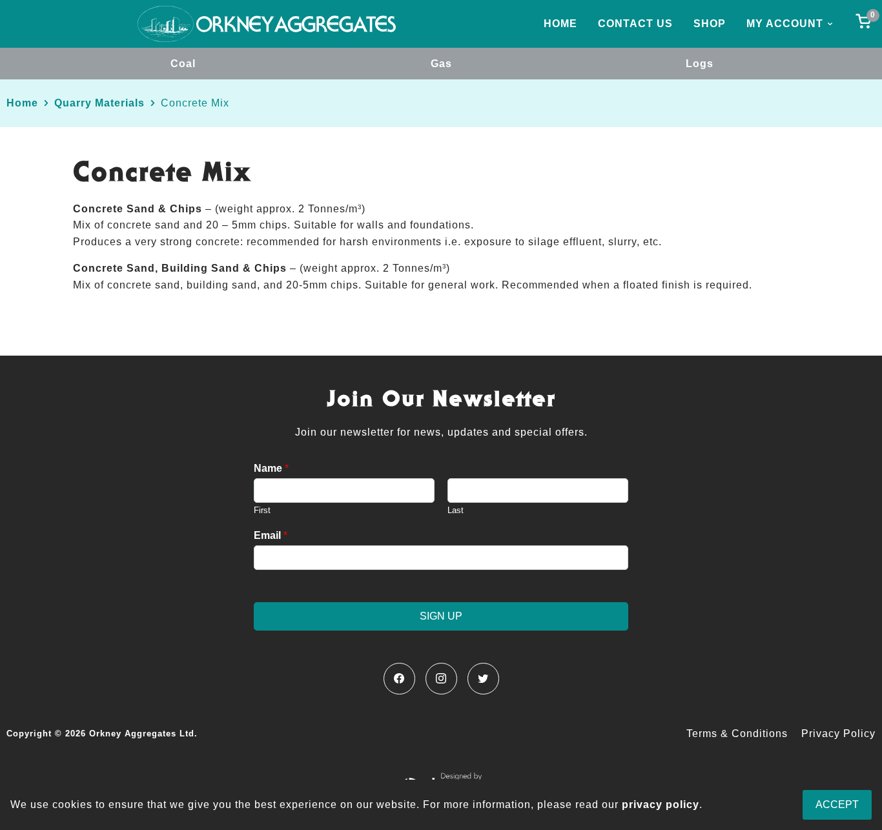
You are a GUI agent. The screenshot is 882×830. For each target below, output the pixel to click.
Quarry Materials (99, 102)
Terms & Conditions (737, 733)
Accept (837, 804)
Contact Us (635, 23)
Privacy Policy (838, 733)
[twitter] (483, 678)
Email (270, 535)
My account (784, 23)
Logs (699, 63)
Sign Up (441, 616)
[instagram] (441, 678)
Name (271, 468)
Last (455, 510)
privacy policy (660, 804)
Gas (441, 63)
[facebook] (399, 678)
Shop (709, 23)
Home (560, 23)
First (262, 510)
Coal (183, 63)
